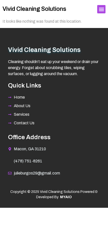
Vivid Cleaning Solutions (34, 9)
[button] (101, 9)
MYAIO (66, 197)
